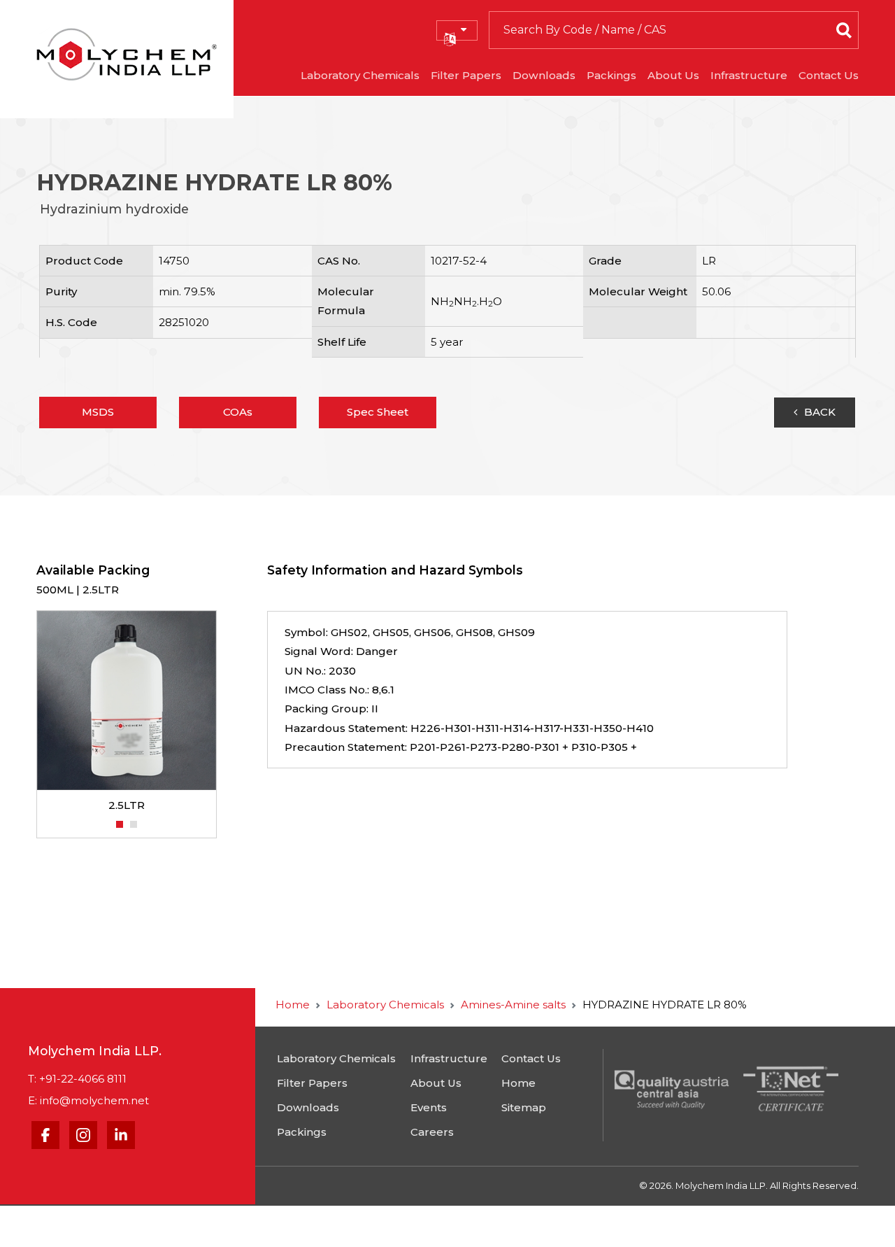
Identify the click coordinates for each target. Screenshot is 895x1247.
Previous (29, 713)
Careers (432, 1132)
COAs (237, 411)
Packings (611, 75)
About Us (673, 75)
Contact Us (829, 75)
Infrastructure (748, 75)
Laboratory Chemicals (360, 75)
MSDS (98, 411)
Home (292, 1004)
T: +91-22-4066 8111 (77, 1078)
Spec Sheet (377, 411)
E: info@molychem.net (88, 1100)
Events (428, 1107)
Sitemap (523, 1107)
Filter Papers (466, 75)
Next (223, 713)
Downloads (544, 75)
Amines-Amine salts (513, 1004)
